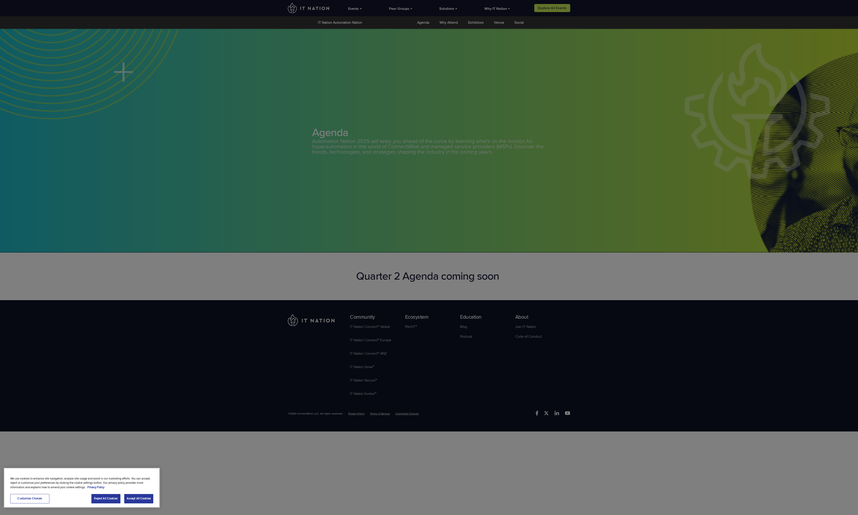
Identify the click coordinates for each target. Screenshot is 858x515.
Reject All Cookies (105, 498)
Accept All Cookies (139, 498)
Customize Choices (29, 498)
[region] (82, 488)
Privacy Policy (95, 487)
